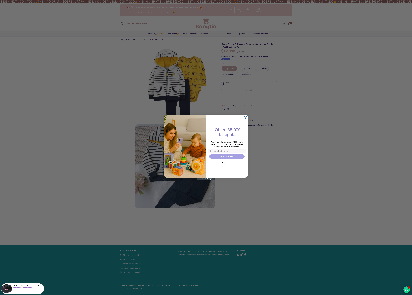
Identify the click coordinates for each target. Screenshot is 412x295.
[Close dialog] (245, 117)
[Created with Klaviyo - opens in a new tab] (206, 179)
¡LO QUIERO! (226, 156)
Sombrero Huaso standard (22, 288)
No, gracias (227, 163)
